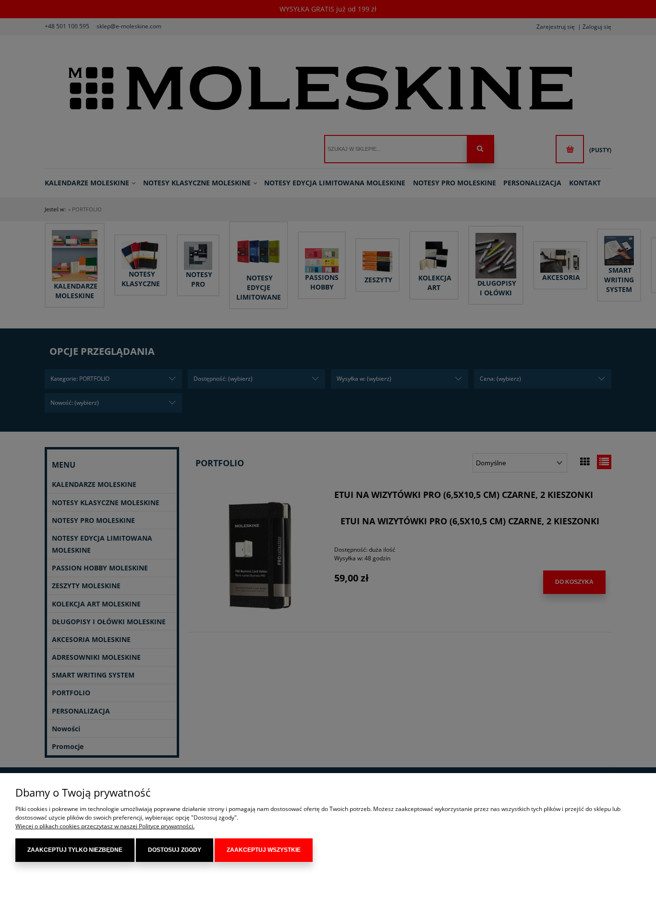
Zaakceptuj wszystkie (264, 850)
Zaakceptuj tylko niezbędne (74, 850)
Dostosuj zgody (174, 850)
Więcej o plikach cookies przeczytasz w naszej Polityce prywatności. (104, 826)
